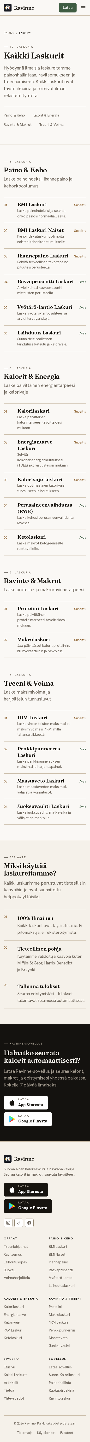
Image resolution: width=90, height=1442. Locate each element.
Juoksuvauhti (59, 1345)
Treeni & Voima (51, 124)
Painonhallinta (60, 1382)
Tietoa (9, 1390)
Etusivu (9, 33)
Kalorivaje (12, 1322)
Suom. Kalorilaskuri (64, 1374)
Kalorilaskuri (14, 1306)
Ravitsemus (13, 1254)
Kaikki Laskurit (15, 1374)
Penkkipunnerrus (62, 1330)
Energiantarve (15, 1314)
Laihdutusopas (15, 1262)
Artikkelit (11, 1382)
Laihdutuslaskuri (62, 1285)
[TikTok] (18, 1223)
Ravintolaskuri (60, 1398)
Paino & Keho (14, 115)
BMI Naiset (57, 1254)
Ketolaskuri (13, 1338)
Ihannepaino (58, 1262)
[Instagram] (8, 1223)
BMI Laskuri (58, 1246)
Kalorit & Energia (46, 115)
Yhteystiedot (14, 1398)
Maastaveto (58, 1338)
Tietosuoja (24, 1433)
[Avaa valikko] (83, 7)
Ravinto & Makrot (17, 124)
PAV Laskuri (13, 1330)
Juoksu (9, 1270)
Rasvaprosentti (61, 1270)
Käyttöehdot (46, 1433)
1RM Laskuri (58, 1322)
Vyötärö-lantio (60, 1277)
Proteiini (55, 1306)
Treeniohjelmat (16, 1246)
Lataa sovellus (60, 1367)
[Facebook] (29, 1223)
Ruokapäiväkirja (61, 1390)
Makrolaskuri (59, 1314)
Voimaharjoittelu (17, 1277)
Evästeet (66, 1433)
